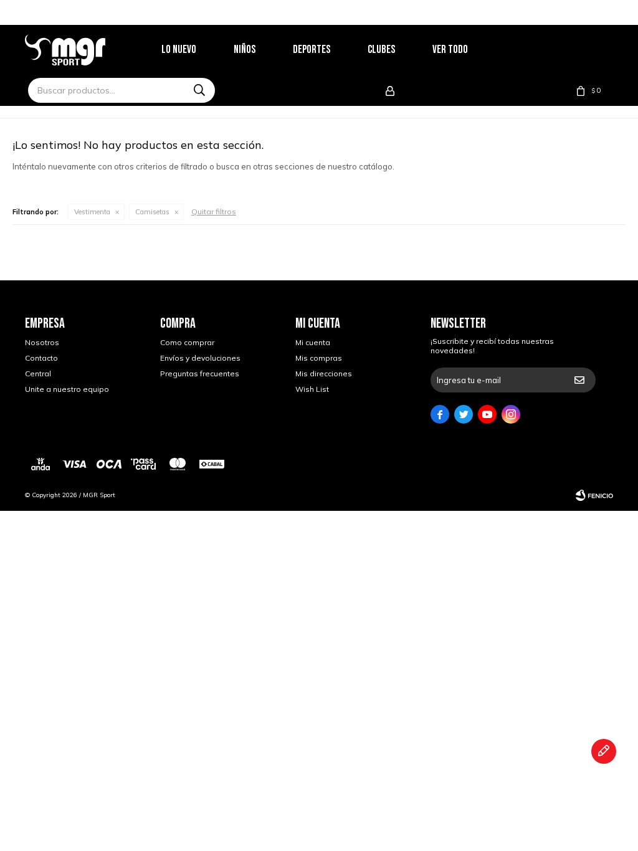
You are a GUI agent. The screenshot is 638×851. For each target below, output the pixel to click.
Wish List (312, 389)
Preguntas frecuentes (199, 373)
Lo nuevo (178, 49)
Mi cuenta (312, 342)
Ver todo (450, 49)
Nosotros (42, 342)
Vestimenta (92, 211)
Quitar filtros (213, 211)
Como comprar (187, 342)
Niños (244, 49)
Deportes (311, 49)
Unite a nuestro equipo (67, 389)
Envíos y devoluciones (200, 358)
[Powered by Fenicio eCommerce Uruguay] (594, 495)
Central (38, 373)
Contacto (41, 358)
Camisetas (152, 211)
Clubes (381, 49)
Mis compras (318, 358)
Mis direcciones (323, 373)
